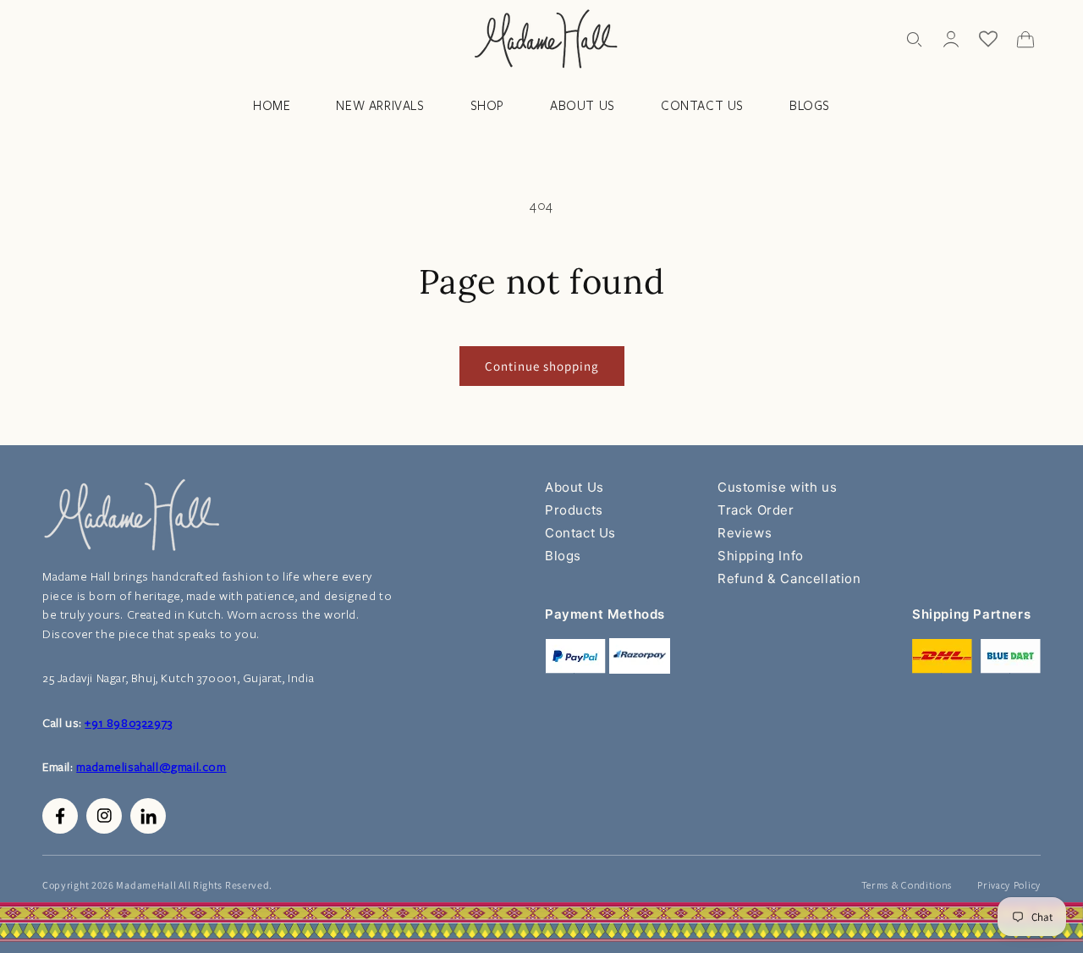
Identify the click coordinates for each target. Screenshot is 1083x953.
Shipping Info (760, 556)
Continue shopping (542, 366)
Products (574, 510)
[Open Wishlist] (988, 39)
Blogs (563, 556)
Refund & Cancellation (789, 578)
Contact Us (580, 533)
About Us (574, 487)
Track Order (755, 510)
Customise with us (777, 487)
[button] (913, 39)
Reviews (744, 533)
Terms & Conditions (907, 885)
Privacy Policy (1009, 885)
